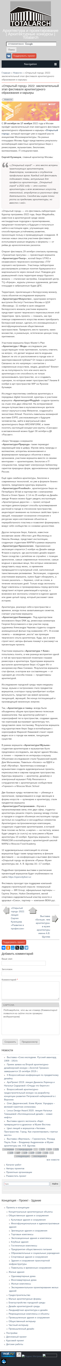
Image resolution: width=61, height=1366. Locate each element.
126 (12, 1152)
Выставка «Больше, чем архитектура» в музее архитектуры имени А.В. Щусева (42, 926)
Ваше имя (7, 958)
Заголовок (7, 969)
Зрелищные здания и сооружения (29, 1230)
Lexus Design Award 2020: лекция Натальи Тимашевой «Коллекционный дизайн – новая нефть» (28, 1114)
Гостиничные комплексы (24, 1245)
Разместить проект (16, 1176)
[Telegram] (26, 948)
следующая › (23, 1156)
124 (50, 1149)
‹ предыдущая (25, 1149)
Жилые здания (16, 1272)
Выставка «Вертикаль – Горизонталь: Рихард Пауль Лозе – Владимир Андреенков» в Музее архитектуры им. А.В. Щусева (29, 1142)
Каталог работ (13, 1164)
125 (57, 1149)
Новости (17, 72)
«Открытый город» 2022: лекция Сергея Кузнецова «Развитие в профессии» (18, 918)
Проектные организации (19, 1172)
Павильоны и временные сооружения (31, 1267)
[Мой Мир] (13, 948)
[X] (17, 948)
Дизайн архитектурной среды (24, 1306)
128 (25, 1152)
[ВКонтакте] (4, 948)
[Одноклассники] (8, 948)
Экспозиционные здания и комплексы (31, 1238)
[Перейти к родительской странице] (32, 910)
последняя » (40, 1156)
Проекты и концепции (17, 1207)
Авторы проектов (15, 1168)
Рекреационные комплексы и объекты (29, 1313)
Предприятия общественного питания (31, 1249)
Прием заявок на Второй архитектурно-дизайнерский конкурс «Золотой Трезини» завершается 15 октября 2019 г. (26, 1068)
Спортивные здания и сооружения (29, 1256)
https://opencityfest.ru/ (19, 877)
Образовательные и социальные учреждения (35, 1253)
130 (39, 1152)
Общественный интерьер (22, 1321)
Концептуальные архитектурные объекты (31, 1211)
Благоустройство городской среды (27, 1302)
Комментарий (10, 979)
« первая (9, 1149)
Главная (6, 72)
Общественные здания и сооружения (29, 1215)
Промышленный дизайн (21, 1328)
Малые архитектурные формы (25, 1298)
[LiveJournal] (22, 948)
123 (43, 1149)
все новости (53, 1159)
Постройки (11, 1333)
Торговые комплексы (22, 1234)
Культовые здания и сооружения (28, 1219)
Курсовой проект (15, 1340)
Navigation (30, 64)
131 (46, 1152)
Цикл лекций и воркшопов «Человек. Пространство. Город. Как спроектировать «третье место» (31, 1131)
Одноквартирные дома (23, 1276)
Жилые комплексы (21, 1283)
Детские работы (14, 1344)
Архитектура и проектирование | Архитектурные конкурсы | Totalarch (30, 34)
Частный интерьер (18, 1325)
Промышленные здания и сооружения (29, 1317)
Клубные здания (19, 1242)
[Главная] (30, 25)
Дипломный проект (16, 1336)
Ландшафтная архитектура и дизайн (28, 1310)
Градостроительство (19, 1295)
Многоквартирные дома (23, 1280)
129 (32, 1152)
